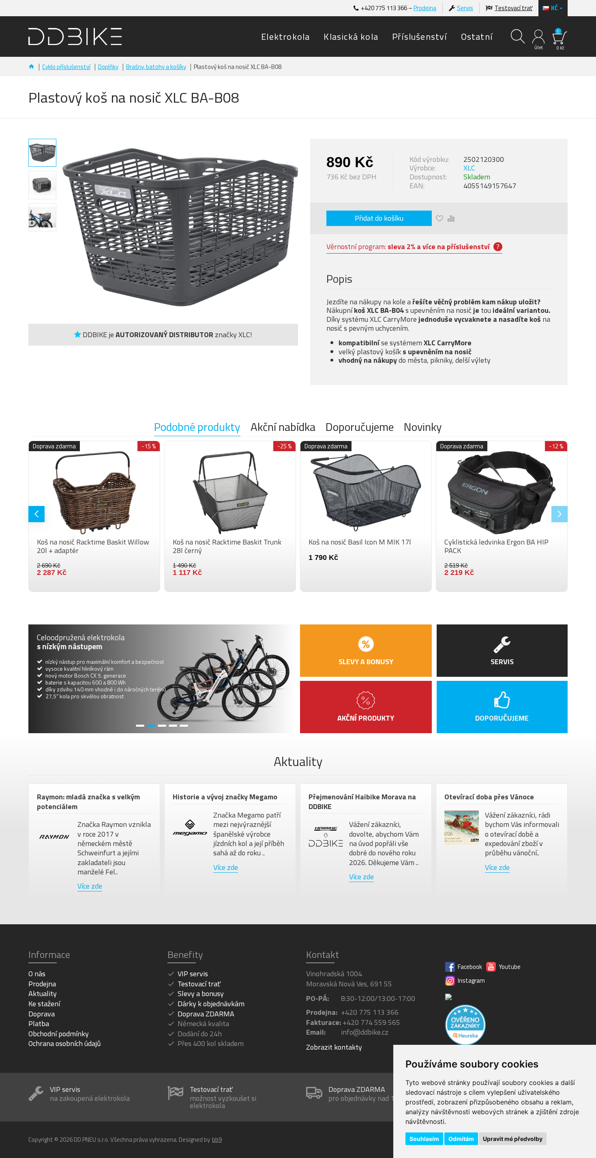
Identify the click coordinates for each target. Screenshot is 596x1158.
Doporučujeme (360, 427)
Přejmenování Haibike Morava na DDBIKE (362, 801)
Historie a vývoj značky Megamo (225, 796)
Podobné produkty (197, 427)
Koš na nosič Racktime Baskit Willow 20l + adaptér (214, 546)
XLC (469, 168)
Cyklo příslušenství (66, 66)
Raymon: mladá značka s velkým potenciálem (88, 801)
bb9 (217, 1139)
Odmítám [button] (461, 1138)
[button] (36, 514)
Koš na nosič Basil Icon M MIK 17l (480, 542)
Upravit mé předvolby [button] (512, 1138)
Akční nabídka (283, 427)
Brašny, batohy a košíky (156, 66)
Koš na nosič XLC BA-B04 (60, 542)
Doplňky (108, 66)
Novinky (423, 427)
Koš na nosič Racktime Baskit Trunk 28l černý (348, 546)
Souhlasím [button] (424, 1138)
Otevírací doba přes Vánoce (489, 796)
